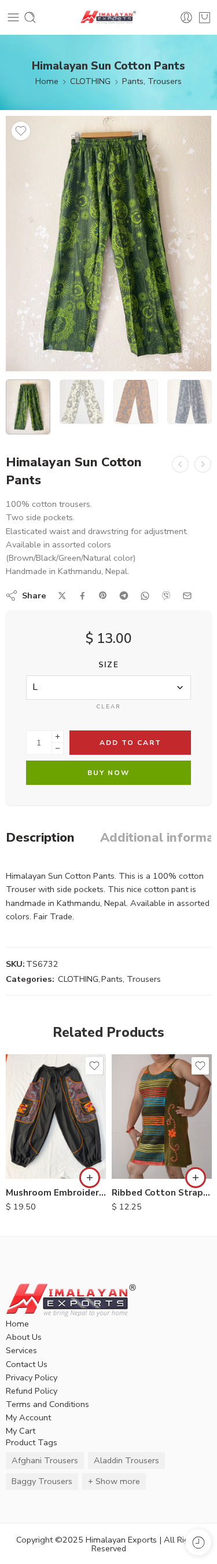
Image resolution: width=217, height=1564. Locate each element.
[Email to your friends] (187, 596)
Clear (108, 707)
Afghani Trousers (45, 1460)
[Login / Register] (186, 17)
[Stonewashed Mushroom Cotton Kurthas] (202, 464)
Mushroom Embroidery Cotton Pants (56, 1192)
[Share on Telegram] (123, 595)
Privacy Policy (31, 1377)
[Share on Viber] (166, 595)
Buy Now (108, 772)
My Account (28, 1417)
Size (108, 665)
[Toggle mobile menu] (13, 17)
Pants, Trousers (152, 81)
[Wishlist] (21, 131)
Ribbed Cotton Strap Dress (162, 1192)
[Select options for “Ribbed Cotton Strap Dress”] (195, 1177)
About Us (24, 1337)
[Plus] (58, 736)
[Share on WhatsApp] (145, 596)
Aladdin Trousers (126, 1460)
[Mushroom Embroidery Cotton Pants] (56, 1116)
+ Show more (114, 1481)
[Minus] (58, 749)
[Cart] (204, 17)
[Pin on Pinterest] (103, 595)
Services (21, 1350)
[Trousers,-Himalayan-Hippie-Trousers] (108, 243)
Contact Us (26, 1364)
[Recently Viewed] (198, 1542)
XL (143, 1162)
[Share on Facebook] (82, 595)
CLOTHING (90, 81)
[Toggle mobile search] (30, 17)
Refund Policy (31, 1391)
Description (40, 838)
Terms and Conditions (47, 1404)
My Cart (20, 1431)
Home (46, 81)
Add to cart (130, 742)
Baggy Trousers (42, 1481)
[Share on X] (62, 595)
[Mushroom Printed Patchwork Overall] (180, 464)
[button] (89, 1177)
